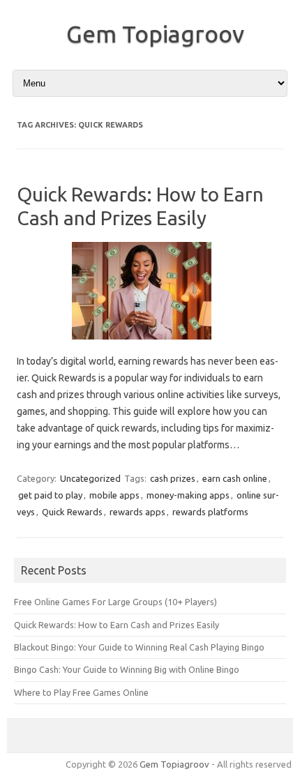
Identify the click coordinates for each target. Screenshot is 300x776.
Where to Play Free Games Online (81, 692)
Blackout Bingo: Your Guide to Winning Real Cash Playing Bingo (139, 647)
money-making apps (188, 495)
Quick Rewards (72, 512)
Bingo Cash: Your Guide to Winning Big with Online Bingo (126, 669)
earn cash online (234, 478)
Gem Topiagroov (155, 33)
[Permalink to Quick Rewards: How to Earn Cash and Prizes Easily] (150, 344)
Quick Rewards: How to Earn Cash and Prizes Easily (116, 625)
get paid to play (50, 495)
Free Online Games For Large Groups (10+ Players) (115, 602)
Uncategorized (90, 478)
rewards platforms (210, 512)
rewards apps (137, 512)
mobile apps (114, 495)
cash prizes (172, 478)
